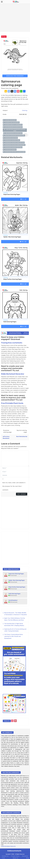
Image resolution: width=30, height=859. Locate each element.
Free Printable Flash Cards (12, 403)
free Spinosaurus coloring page (13, 133)
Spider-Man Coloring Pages (17, 580)
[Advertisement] (15, 16)
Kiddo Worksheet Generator (12, 374)
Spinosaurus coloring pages (11, 140)
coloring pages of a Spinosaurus (13, 124)
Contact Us (5, 856)
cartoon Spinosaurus (10, 120)
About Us (15, 858)
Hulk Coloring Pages (14, 593)
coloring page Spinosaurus (11, 122)
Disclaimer (25, 856)
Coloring (24, 110)
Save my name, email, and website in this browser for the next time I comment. (13, 486)
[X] (11, 91)
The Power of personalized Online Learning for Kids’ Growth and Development (13, 636)
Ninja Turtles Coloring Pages (17, 587)
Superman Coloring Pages (16, 573)
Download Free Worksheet (15, 75)
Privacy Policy (15, 856)
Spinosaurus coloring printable (13, 147)
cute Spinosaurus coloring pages (13, 127)
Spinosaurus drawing (10, 149)
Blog (27, 858)
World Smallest (13, 600)
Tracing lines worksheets (11, 343)
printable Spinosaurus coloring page (14, 135)
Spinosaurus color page (10, 137)
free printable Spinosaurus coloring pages (15, 130)
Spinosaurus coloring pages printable (14, 144)
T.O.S (3, 858)
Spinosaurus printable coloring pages (14, 151)
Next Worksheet (21, 436)
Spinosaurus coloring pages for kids (14, 142)
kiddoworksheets (14, 851)
